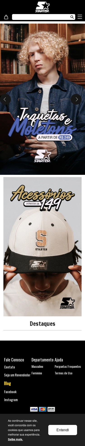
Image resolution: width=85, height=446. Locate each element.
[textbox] (39, 17)
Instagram (11, 399)
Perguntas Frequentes (68, 366)
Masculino (37, 366)
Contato (9, 366)
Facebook (10, 391)
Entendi (62, 429)
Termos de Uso (63, 372)
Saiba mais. (15, 439)
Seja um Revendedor (17, 374)
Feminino (37, 372)
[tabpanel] (42, 99)
